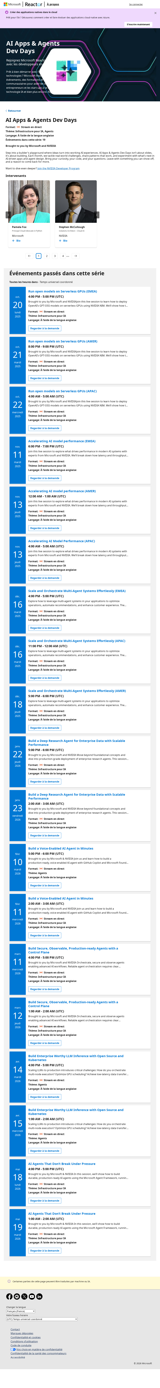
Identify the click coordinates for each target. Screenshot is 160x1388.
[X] (25, 1297)
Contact (15, 1329)
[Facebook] (10, 1297)
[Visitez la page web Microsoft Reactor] (33, 4)
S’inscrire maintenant (138, 24)
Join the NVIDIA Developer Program (59, 168)
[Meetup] (17, 1297)
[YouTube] (32, 1297)
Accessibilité (18, 1357)
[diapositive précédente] (8, 214)
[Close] (155, 13)
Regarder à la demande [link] (44, 328)
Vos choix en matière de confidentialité (39, 1349)
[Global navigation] (148, 4)
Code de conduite (21, 1345)
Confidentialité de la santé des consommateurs (38, 1353)
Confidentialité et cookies (26, 1337)
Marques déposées (22, 1333)
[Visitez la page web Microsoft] (13, 4)
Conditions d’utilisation (24, 1341)
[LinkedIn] (40, 1297)
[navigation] (29, 256)
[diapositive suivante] (96, 214)
